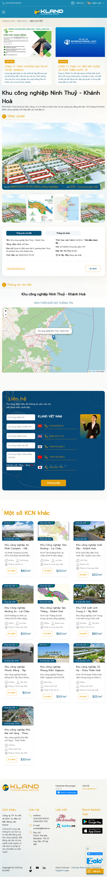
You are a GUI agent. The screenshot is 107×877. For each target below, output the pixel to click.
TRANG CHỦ (8, 21)
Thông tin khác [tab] (63, 233)
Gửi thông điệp (53, 483)
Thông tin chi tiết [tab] (23, 233)
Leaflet (92, 371)
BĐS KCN (21, 21)
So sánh (93, 268)
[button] (102, 156)
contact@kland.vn (89, 789)
